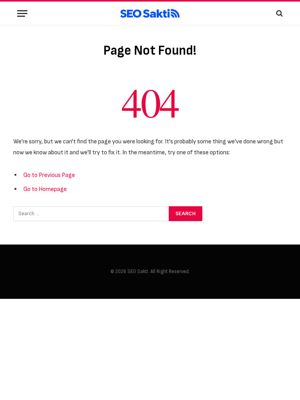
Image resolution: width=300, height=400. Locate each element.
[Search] (279, 13)
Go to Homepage (45, 189)
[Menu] (22, 13)
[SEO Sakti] (150, 13)
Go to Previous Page (49, 175)
